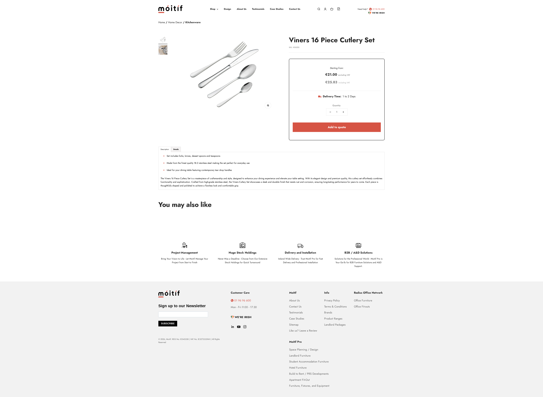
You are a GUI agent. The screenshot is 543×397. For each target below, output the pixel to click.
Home (161, 22)
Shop (212, 9)
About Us (241, 9)
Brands (328, 312)
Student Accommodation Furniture (309, 361)
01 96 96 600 (379, 9)
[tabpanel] (271, 171)
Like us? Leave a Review (303, 331)
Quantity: (336, 105)
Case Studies (276, 9)
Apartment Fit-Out (299, 380)
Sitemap (294, 325)
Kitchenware (193, 22)
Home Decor (175, 22)
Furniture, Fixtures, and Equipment (309, 386)
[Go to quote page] (339, 9)
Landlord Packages (335, 325)
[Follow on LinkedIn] (233, 327)
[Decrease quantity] (330, 112)
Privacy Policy (332, 300)
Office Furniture (363, 300)
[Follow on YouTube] (239, 327)
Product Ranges (333, 318)
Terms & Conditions (335, 306)
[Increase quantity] (343, 112)
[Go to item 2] (162, 50)
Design (227, 9)
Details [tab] (176, 149)
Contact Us (294, 9)
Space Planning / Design (303, 349)
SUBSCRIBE (168, 323)
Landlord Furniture (300, 356)
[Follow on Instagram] (245, 327)
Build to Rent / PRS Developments (309, 374)
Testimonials (258, 9)
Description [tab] (165, 149)
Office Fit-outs (362, 306)
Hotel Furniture (298, 368)
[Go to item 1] (162, 40)
